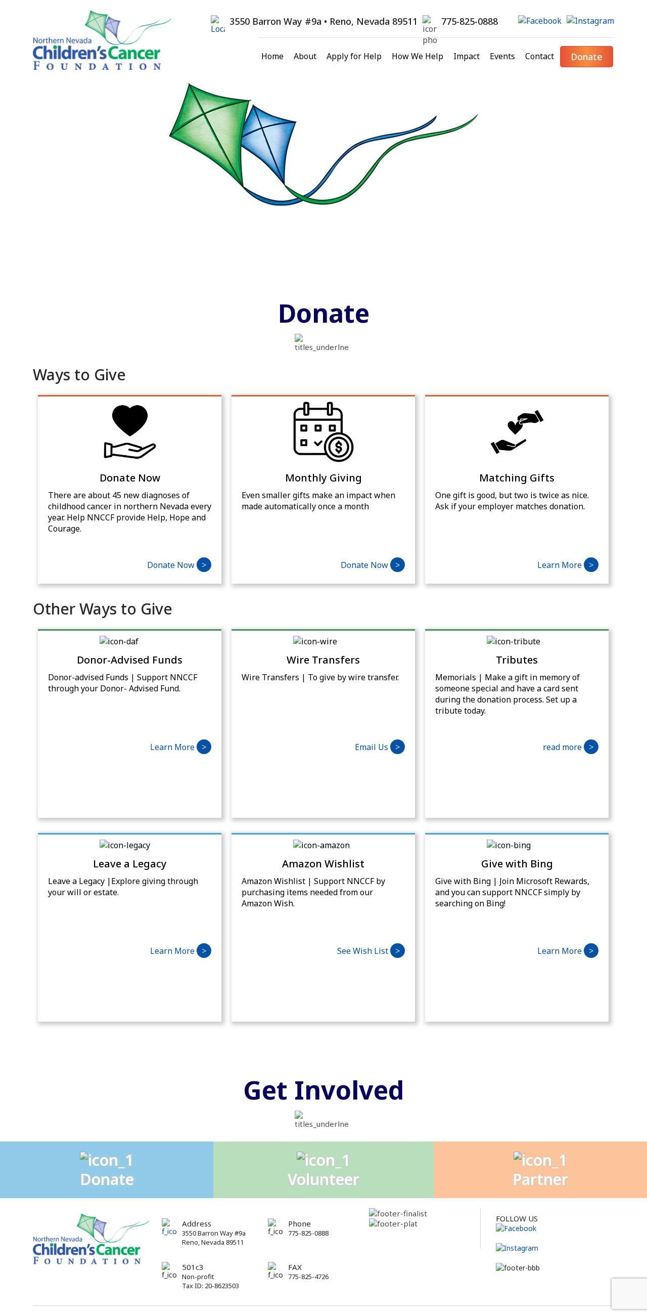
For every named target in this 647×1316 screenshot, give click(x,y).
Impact (466, 56)
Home (272, 56)
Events (502, 56)
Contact (539, 56)
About (305, 56)
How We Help (417, 56)
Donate (587, 57)
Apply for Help (354, 56)
